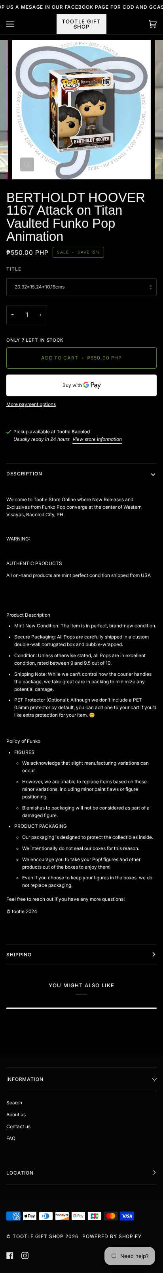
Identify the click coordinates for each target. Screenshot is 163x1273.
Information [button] (25, 1079)
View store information (97, 439)
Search (14, 1103)
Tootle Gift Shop (38, 1236)
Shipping (19, 955)
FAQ (10, 1138)
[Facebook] (9, 1255)
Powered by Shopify (112, 1236)
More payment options (31, 404)
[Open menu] (18, 24)
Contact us (18, 1126)
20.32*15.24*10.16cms (39, 287)
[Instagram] (24, 1255)
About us (16, 1114)
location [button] (20, 1173)
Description (24, 474)
